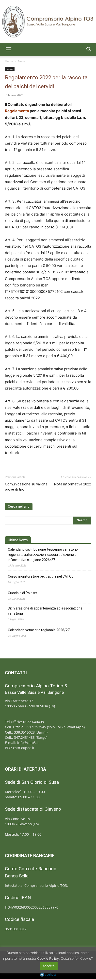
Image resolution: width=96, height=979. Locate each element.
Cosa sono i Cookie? (77, 958)
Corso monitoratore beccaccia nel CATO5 (41, 576)
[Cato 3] (48, 21)
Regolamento (17, 111)
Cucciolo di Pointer (22, 593)
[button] (8, 49)
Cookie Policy (48, 958)
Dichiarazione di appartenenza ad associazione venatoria (45, 610)
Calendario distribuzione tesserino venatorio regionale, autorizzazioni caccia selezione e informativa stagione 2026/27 (43, 554)
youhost (50, 974)
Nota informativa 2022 (72, 484)
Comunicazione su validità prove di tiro (26, 487)
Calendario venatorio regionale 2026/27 (39, 630)
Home (9, 61)
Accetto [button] (49, 966)
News (22, 61)
